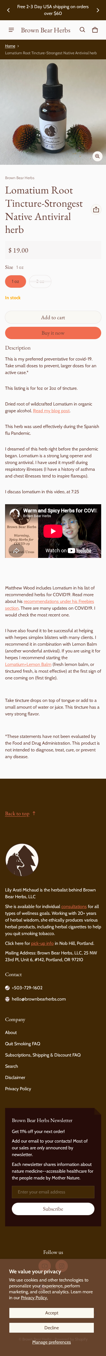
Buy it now (53, 332)
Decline (51, 1327)
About (11, 1032)
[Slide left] (8, 10)
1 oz (15, 281)
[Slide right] (97, 10)
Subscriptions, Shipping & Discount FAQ (43, 1055)
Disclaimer (15, 1077)
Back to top (17, 813)
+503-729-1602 (27, 987)
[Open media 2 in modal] (53, 112)
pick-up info (42, 943)
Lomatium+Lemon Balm (28, 664)
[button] (82, 30)
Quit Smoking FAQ (22, 1043)
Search (11, 1066)
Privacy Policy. (34, 1297)
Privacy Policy (18, 1088)
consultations (74, 906)
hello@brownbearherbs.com (39, 999)
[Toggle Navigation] (11, 30)
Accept (51, 1313)
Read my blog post (51, 410)
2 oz (40, 281)
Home (10, 46)
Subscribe (53, 1208)
